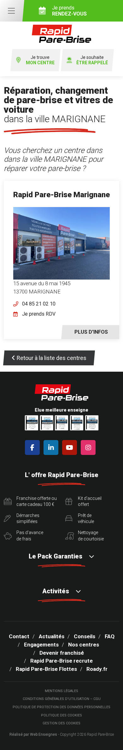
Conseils (84, 636)
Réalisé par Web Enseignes (33, 734)
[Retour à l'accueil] (61, 34)
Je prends (69, 11)
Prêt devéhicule (86, 518)
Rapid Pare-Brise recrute (61, 661)
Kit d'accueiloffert (90, 501)
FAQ (109, 636)
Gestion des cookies (61, 723)
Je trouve (40, 60)
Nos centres (83, 644)
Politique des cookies (61, 715)
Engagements (41, 644)
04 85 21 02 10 (39, 304)
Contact (19, 636)
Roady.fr (97, 669)
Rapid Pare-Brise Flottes (46, 669)
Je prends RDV (39, 314)
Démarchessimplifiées (27, 518)
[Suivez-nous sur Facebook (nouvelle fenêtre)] (33, 447)
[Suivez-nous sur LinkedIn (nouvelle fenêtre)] (52, 447)
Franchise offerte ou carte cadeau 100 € (36, 501)
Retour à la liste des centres (51, 358)
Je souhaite (92, 60)
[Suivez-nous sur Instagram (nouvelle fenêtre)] (89, 447)
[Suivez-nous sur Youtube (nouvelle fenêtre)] (70, 447)
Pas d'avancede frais (29, 535)
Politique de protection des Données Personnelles (61, 707)
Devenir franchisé (61, 653)
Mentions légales (61, 691)
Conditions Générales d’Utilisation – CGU (62, 699)
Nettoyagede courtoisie (91, 535)
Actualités (51, 636)
